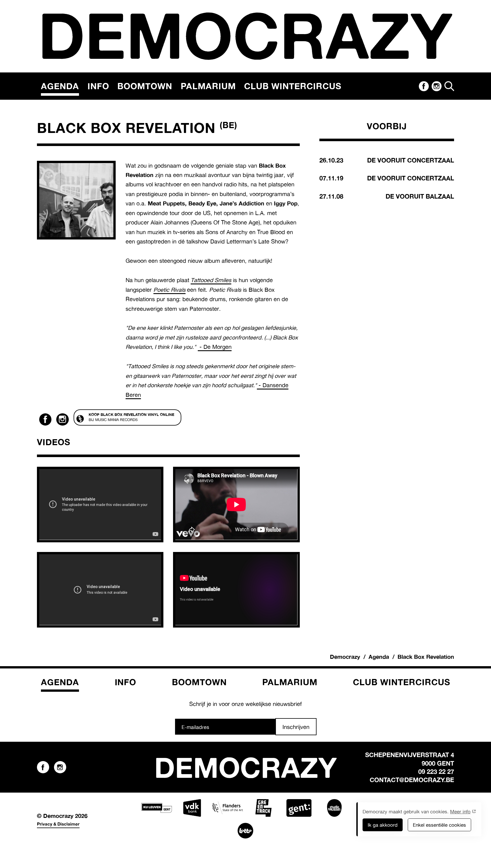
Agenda (60, 86)
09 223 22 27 (436, 771)
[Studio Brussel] (334, 808)
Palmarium (208, 86)
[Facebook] (423, 86)
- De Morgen (215, 346)
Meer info (460, 811)
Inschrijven (295, 726)
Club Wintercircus (292, 86)
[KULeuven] (156, 808)
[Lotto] (245, 830)
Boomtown (144, 86)
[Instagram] (436, 86)
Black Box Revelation (426, 656)
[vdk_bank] (192, 808)
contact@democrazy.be (412, 780)
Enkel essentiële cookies (439, 825)
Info (98, 86)
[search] (449, 86)
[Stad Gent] (299, 808)
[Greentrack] (263, 808)
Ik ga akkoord (383, 825)
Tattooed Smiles (211, 280)
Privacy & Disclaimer (58, 824)
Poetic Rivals (169, 289)
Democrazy (345, 656)
